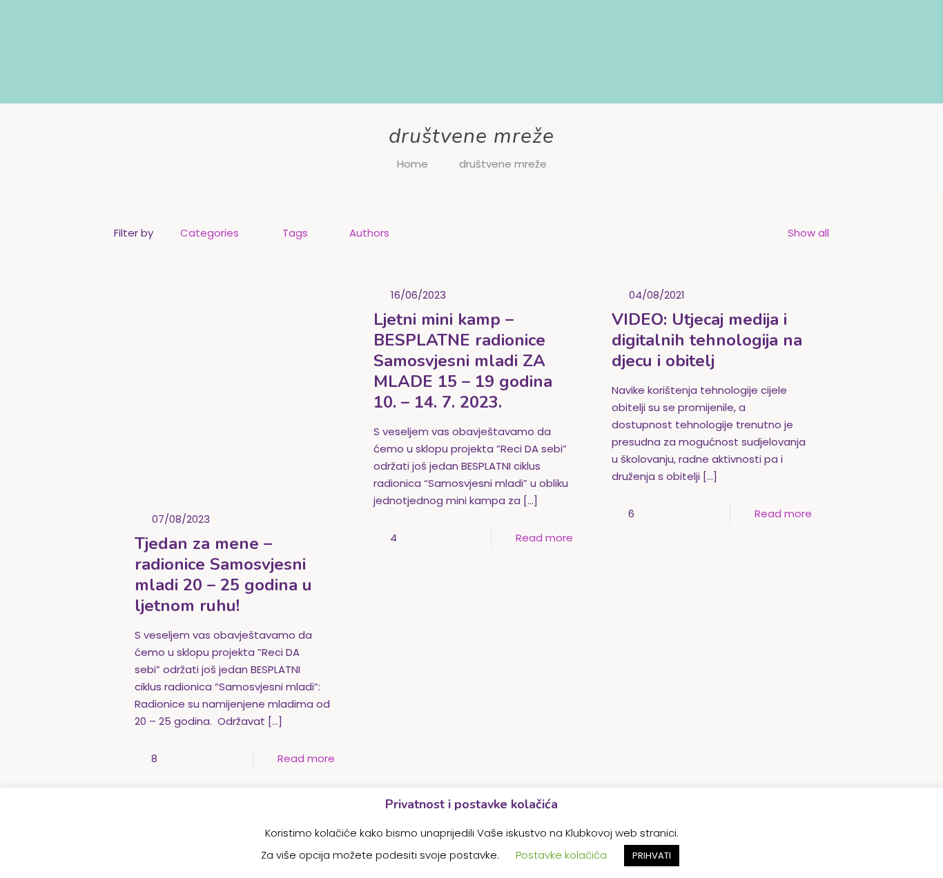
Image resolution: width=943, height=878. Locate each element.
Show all (808, 233)
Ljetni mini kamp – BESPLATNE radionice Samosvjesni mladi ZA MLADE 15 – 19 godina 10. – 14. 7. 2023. (462, 360)
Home (412, 164)
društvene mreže (503, 164)
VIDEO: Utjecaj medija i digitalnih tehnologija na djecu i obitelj (707, 340)
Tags (295, 233)
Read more (306, 758)
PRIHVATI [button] (651, 855)
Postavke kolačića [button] (561, 855)
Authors (369, 233)
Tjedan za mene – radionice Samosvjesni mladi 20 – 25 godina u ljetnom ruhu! (223, 574)
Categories (209, 233)
